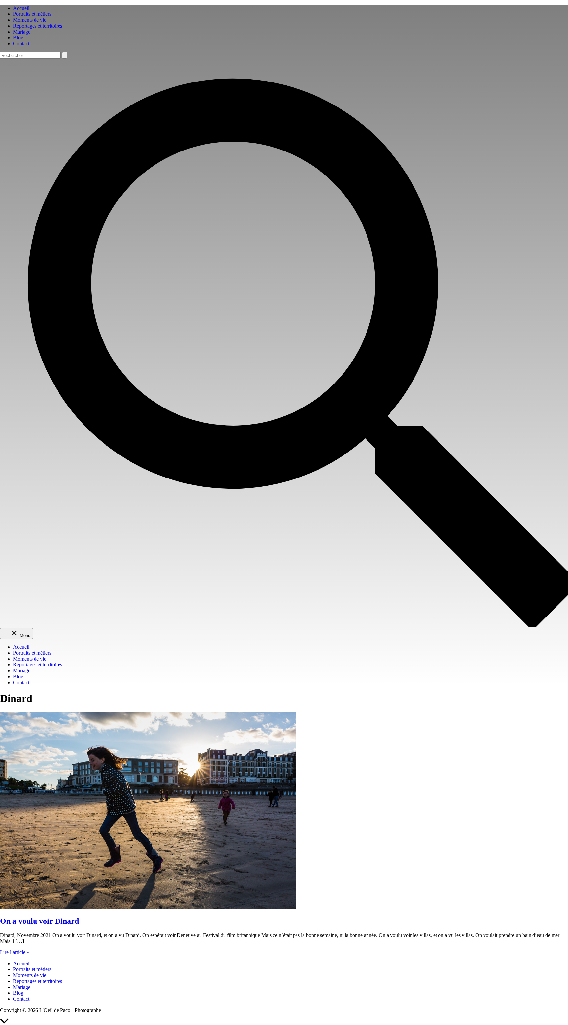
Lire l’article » (14, 952)
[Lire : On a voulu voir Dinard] (148, 907)
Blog (18, 37)
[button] (284, 625)
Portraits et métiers (32, 14)
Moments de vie (29, 20)
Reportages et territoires (37, 26)
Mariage (21, 32)
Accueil (21, 8)
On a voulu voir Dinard (39, 921)
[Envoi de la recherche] (64, 55)
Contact (21, 43)
